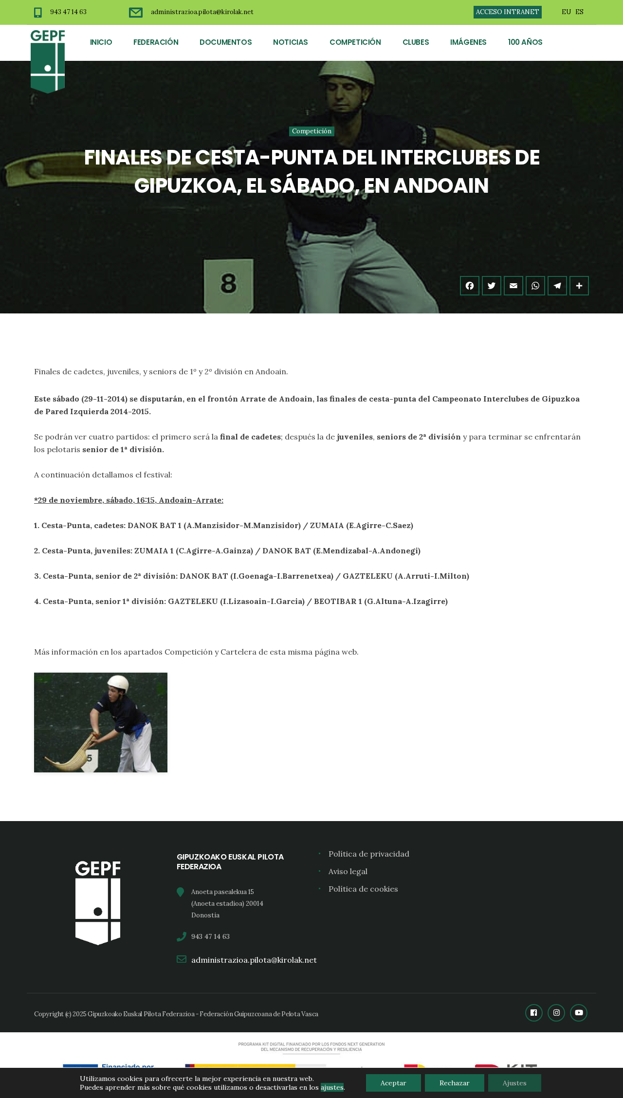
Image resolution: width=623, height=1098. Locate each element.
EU (566, 12)
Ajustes (515, 1083)
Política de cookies (363, 889)
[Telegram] (557, 285)
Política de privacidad (369, 854)
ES (579, 12)
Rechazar (455, 1083)
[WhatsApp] (535, 285)
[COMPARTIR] (579, 285)
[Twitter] (491, 285)
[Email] (513, 285)
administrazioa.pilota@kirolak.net (202, 12)
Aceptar (393, 1083)
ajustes (332, 1087)
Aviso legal (348, 871)
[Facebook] (469, 285)
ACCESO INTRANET (507, 12)
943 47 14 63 (68, 12)
